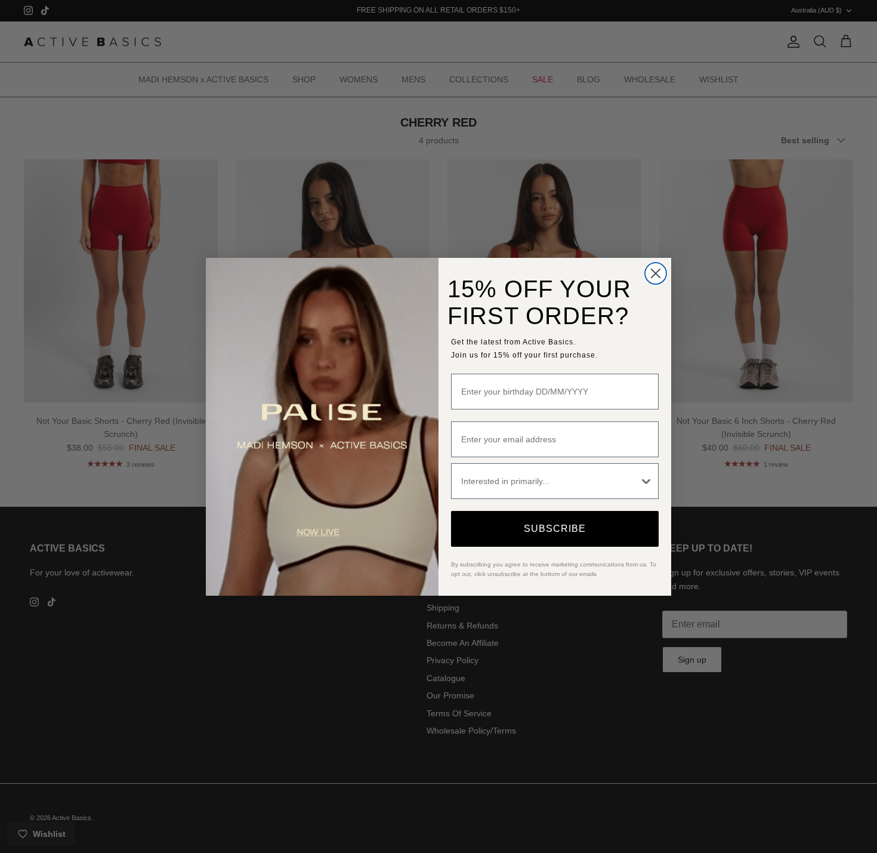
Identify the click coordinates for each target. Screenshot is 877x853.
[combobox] (550, 481)
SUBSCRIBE (555, 528)
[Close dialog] (655, 273)
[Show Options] (646, 481)
